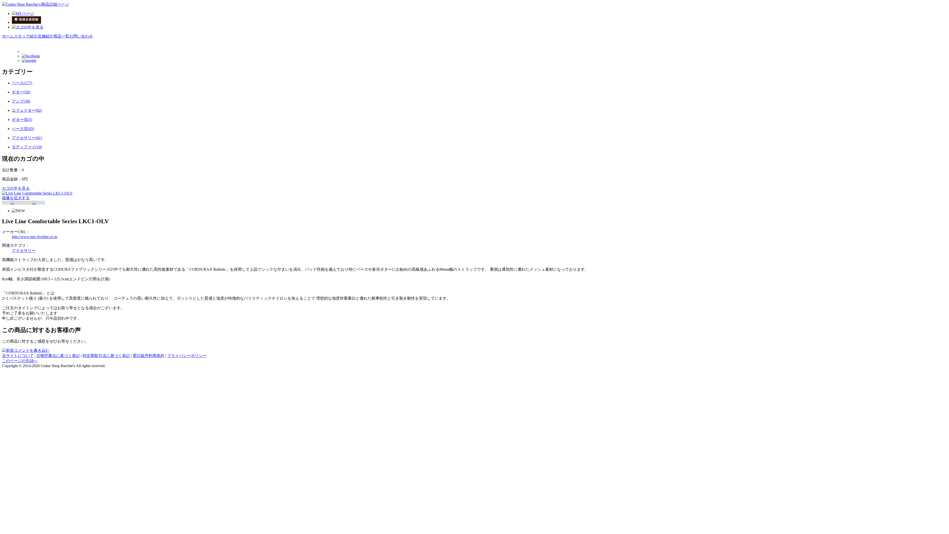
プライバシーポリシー (187, 356)
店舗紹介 (45, 36)
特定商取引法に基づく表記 (106, 356)
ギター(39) (21, 92)
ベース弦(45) (23, 129)
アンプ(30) (21, 101)
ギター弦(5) (22, 119)
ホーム (8, 36)
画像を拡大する (16, 198)
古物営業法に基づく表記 (58, 356)
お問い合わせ (81, 36)
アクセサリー (24, 250)
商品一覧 (61, 36)
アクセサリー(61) (27, 138)
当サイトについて (18, 356)
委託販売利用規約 (148, 356)
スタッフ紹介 (26, 36)
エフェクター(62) (27, 110)
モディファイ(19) (27, 147)
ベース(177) (22, 83)
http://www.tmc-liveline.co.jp (34, 237)
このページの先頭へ (20, 361)
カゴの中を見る (16, 188)
